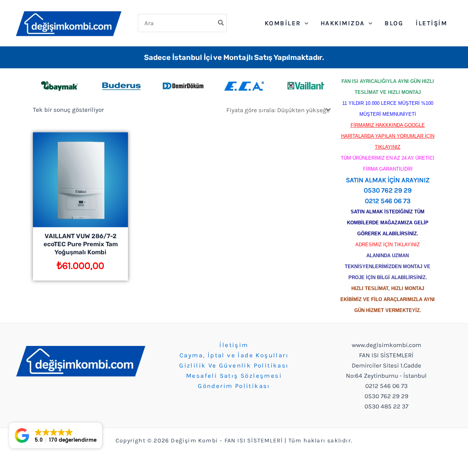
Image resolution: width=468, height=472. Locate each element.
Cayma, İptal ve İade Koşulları (234, 355)
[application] (304, 23)
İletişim (233, 345)
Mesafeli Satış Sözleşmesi (234, 375)
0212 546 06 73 (388, 201)
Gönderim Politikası (234, 385)
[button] (55, 435)
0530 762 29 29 (388, 190)
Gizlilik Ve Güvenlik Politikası (233, 365)
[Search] (221, 23)
